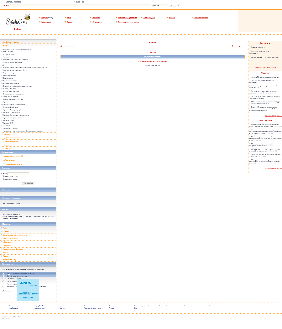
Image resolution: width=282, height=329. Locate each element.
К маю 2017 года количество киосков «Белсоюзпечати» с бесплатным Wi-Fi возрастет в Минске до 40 (263, 108)
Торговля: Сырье (8, 120)
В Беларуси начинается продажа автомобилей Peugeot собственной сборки (264, 161)
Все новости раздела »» (273, 116)
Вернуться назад (152, 65)
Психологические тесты (128, 22)
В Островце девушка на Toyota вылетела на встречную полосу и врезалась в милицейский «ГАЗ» (265, 138)
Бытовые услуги (8, 54)
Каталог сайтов (201, 18)
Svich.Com (7, 317)
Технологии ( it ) (9, 260)
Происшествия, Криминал (13, 249)
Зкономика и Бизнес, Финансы (14, 235)
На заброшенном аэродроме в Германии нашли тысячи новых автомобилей (265, 125)
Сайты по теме (8, 160)
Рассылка (7, 148)
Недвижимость (7, 78)
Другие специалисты (9, 65)
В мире (5, 231)
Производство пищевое (10, 91)
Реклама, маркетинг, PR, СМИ (13, 99)
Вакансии (7, 134)
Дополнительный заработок (12, 62)
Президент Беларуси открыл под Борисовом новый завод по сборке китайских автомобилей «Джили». (265, 131)
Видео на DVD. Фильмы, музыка (264, 57)
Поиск (6, 145)
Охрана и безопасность (10, 83)
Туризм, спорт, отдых (10, 128)
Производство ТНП (9, 88)
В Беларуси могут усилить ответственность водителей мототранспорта (265, 150)
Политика (6, 246)
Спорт (5, 256)
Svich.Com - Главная (11, 42)
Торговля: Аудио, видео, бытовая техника (17, 110)
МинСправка (13, 308)
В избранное (78, 2)
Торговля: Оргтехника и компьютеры (15, 115)
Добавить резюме (11, 141)
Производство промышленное (13, 94)
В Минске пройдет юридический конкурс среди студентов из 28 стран (264, 102)
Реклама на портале (13, 164)
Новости (96, 18)
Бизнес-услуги (7, 51)
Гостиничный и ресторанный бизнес (15, 59)
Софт (69, 22)
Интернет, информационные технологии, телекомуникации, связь (25, 67)
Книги (186, 306)
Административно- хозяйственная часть (16, 49)
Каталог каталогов (90, 306)
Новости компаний (10, 238)
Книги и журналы (258, 47)
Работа (172, 18)
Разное (5, 253)
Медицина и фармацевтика (11, 73)
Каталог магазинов (115, 306)
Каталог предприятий (127, 18)
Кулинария (97, 22)
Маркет (44, 18)
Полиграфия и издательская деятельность (17, 86)
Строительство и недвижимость (13, 104)
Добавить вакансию (12, 138)
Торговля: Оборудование (11, 112)
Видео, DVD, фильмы (41, 306)
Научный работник (9, 75)
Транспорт (6, 126)
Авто (69, 18)
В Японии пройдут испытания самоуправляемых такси (261, 144)
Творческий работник (10, 107)
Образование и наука (9, 81)
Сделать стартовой (14, 2)
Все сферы (6, 57)
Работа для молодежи (10, 96)
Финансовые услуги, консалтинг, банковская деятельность (22, 131)
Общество (6, 242)
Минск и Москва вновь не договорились (264, 77)
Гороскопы (46, 22)
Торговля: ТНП (7, 123)
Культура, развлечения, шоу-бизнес (14, 70)
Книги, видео (149, 18)
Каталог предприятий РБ (12, 156)
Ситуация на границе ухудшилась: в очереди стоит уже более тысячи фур (262, 92)
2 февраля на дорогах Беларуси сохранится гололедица (265, 155)
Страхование (7, 102)
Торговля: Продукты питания (12, 118)
